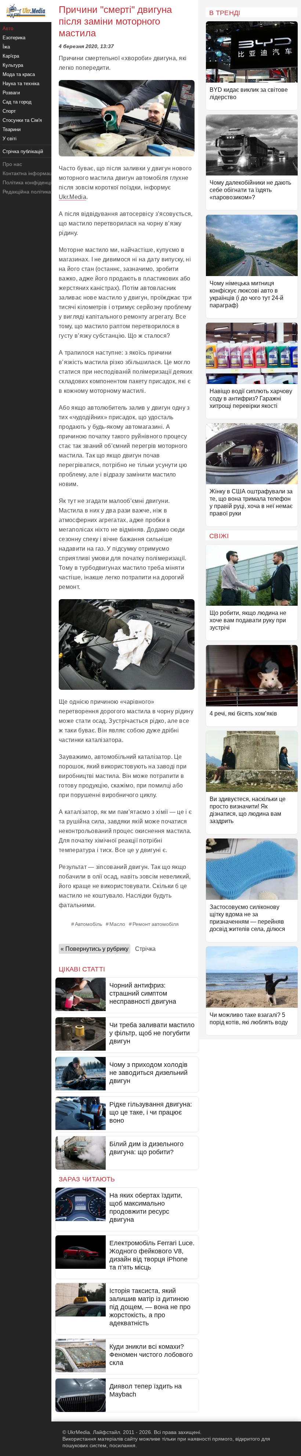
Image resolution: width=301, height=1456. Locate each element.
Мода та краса (19, 74)
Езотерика (14, 37)
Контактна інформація (29, 173)
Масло (117, 924)
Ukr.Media (72, 197)
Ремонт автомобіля (156, 924)
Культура (13, 65)
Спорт (9, 111)
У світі (10, 138)
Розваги (11, 92)
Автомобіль (88, 924)
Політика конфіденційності (34, 182)
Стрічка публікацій (23, 151)
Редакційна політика (27, 192)
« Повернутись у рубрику (94, 949)
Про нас (12, 164)
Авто (8, 28)
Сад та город (17, 102)
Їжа (6, 47)
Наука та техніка (21, 83)
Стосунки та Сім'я (22, 120)
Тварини (12, 129)
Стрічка (145, 949)
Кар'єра (11, 56)
